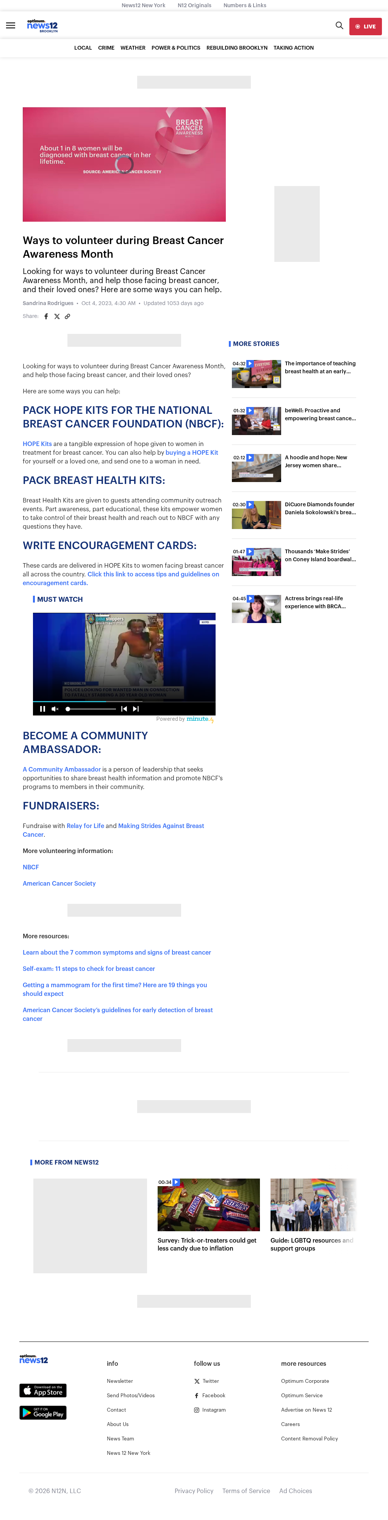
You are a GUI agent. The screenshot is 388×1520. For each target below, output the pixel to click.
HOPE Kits (37, 444)
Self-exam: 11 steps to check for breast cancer (89, 969)
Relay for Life (85, 826)
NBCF (31, 867)
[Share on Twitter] (57, 316)
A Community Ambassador (62, 770)
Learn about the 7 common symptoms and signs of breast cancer (117, 953)
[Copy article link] (67, 316)
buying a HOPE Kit (192, 453)
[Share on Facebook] (46, 316)
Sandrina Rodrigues (48, 303)
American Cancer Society (59, 884)
